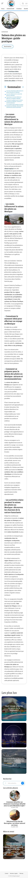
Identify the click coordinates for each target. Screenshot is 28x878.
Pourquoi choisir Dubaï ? (14, 734)
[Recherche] (23, 3)
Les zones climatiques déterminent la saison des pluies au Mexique (14, 91)
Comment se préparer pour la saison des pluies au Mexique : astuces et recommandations (14, 101)
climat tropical (8, 168)
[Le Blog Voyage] (11, 3)
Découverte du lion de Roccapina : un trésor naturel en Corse (14, 823)
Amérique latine (14, 71)
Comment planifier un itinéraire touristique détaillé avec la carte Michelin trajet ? (14, 804)
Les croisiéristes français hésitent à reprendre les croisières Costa (14, 760)
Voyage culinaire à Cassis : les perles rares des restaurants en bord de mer (14, 846)
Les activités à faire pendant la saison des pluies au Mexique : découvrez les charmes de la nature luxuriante (14, 106)
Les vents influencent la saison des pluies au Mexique (14, 94)
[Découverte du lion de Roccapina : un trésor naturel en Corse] (14, 815)
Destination (7, 46)
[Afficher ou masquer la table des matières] (22, 87)
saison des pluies (9, 80)
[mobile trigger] (3, 3)
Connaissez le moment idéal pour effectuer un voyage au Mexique (13, 97)
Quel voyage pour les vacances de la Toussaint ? (14, 708)
